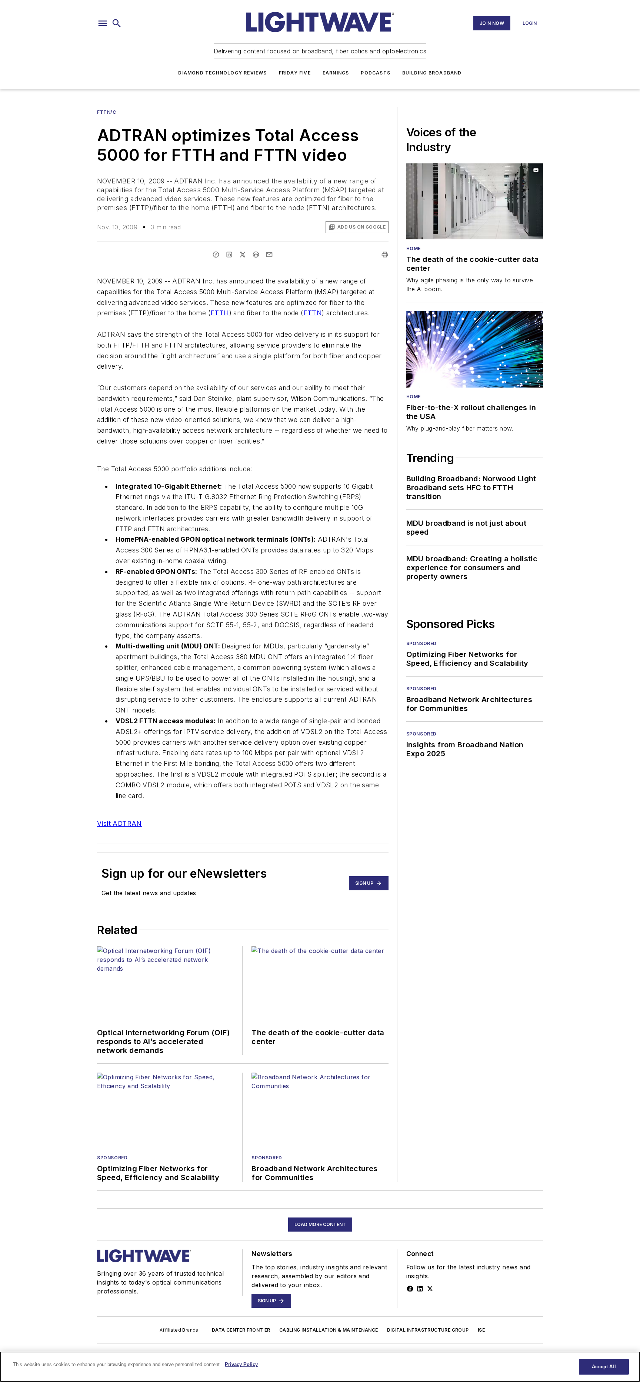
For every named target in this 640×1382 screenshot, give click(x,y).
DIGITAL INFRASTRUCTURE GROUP (428, 1330)
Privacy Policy (241, 1364)
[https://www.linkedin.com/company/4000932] (420, 1288)
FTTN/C (106, 112)
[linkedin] (229, 254)
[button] (102, 23)
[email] (269, 254)
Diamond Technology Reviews (222, 73)
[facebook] (216, 254)
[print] (385, 254)
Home (413, 248)
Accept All (604, 1366)
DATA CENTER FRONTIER (241, 1330)
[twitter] (242, 254)
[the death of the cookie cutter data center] (474, 201)
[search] (116, 23)
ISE (481, 1330)
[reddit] (256, 254)
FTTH (219, 313)
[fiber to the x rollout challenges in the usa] (474, 349)
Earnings (336, 73)
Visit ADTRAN (119, 823)
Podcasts (375, 73)
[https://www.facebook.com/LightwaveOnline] (410, 1288)
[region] (320, 1367)
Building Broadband (432, 73)
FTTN (312, 313)
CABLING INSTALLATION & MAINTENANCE (328, 1330)
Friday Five (295, 73)
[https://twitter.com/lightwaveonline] (430, 1288)
